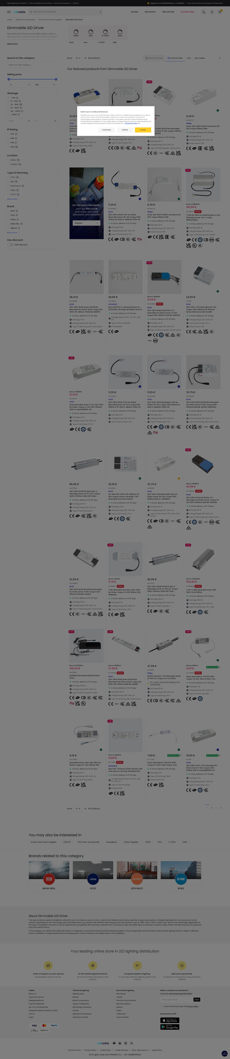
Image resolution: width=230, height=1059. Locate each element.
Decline (125, 130)
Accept (143, 130)
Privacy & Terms (131, 123)
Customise (106, 130)
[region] (116, 121)
